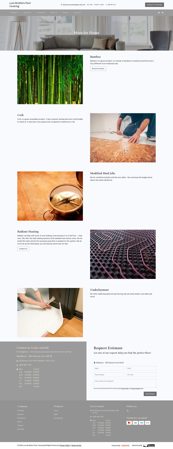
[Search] (163, 13)
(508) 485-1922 (112, 4)
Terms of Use (76, 445)
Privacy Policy (125, 388)
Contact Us (23, 249)
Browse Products (98, 68)
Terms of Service (135, 388)
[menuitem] (14, 12)
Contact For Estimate (154, 5)
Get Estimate (150, 394)
